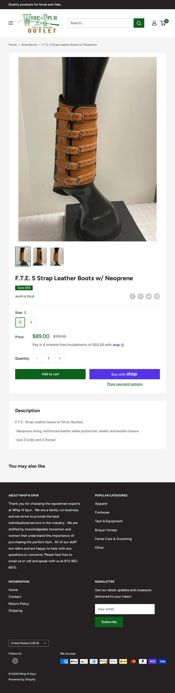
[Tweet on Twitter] (149, 296)
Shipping (15, 610)
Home (13, 45)
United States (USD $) (25, 643)
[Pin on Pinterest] (141, 296)
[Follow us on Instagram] (15, 661)
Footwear (102, 512)
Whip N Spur (24, 296)
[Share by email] (157, 296)
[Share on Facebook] (133, 296)
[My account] (154, 23)
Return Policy (19, 604)
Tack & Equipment (109, 521)
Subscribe (109, 622)
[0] (163, 23)
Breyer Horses (106, 530)
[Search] (139, 23)
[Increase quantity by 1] (59, 358)
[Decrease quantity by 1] (37, 358)
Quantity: (22, 358)
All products (29, 45)
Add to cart (50, 374)
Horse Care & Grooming (113, 539)
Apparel (101, 504)
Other (99, 548)
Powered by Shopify (22, 679)
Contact (15, 597)
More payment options (124, 384)
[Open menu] (11, 23)
